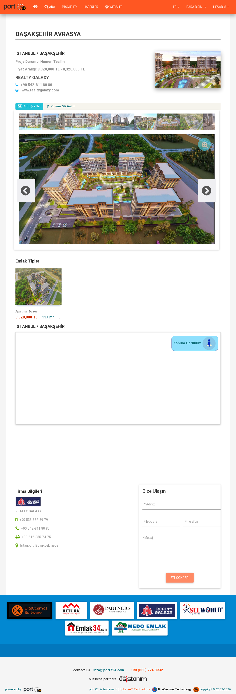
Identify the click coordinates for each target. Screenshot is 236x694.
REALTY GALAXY (32, 77)
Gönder (182, 578)
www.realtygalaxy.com (40, 90)
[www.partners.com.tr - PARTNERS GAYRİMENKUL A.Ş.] (112, 610)
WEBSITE (115, 7)
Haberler (91, 7)
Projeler (69, 7)
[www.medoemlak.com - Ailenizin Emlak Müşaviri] (140, 628)
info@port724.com (108, 670)
